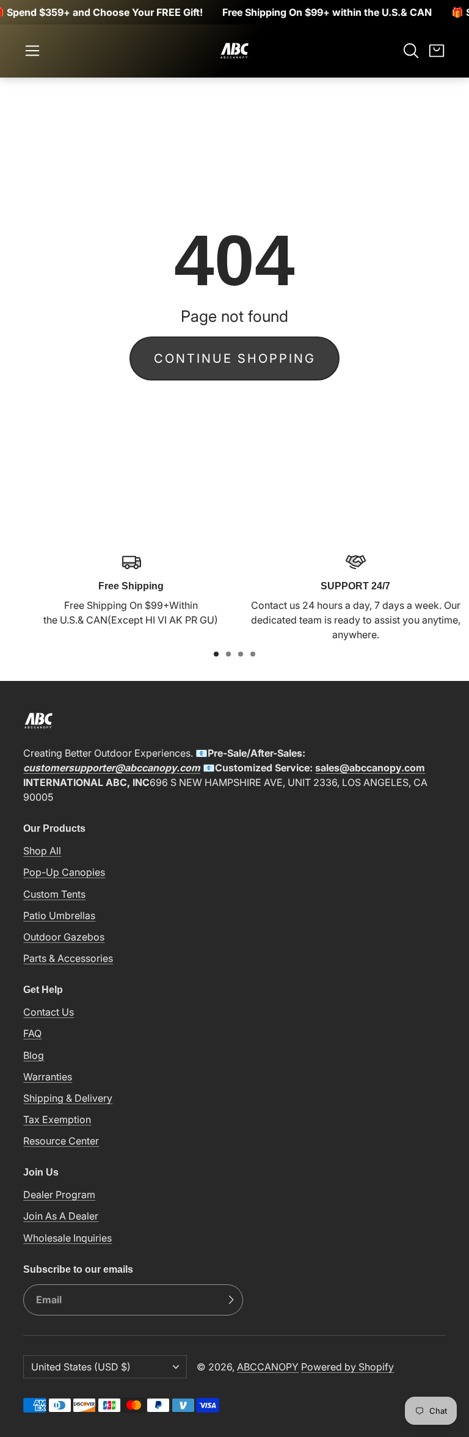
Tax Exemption (57, 1119)
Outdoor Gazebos (63, 937)
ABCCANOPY (268, 1367)
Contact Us (48, 1012)
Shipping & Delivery (67, 1098)
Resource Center (61, 1141)
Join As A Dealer (60, 1216)
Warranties (47, 1077)
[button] (32, 51)
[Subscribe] (231, 1300)
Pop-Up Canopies (64, 872)
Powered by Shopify (347, 1367)
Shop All (42, 851)
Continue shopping (235, 358)
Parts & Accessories (68, 958)
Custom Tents (54, 894)
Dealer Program (59, 1194)
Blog (33, 1055)
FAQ (32, 1033)
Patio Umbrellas (59, 915)
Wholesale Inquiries (67, 1238)
